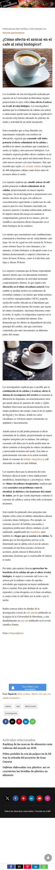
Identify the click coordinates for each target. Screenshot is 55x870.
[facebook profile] (15, 798)
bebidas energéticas (33, 459)
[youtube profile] (39, 798)
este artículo (32, 612)
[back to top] (48, 858)
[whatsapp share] (32, 721)
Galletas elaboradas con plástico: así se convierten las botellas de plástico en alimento (26, 771)
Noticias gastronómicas (14, 32)
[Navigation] (51, 4)
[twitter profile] (7, 798)
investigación (11, 713)
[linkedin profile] (31, 798)
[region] (26, 17)
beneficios (35, 531)
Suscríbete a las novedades (30, 688)
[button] (11, 866)
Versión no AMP (43, 811)
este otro (24, 620)
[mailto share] (12, 721)
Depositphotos (17, 633)
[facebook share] (6, 721)
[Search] (42, 4)
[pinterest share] (19, 721)
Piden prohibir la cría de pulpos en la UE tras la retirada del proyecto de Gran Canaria (27, 757)
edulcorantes (30, 706)
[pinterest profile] (23, 798)
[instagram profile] (47, 798)
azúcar (8, 706)
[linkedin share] (26, 721)
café (18, 706)
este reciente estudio (31, 166)
